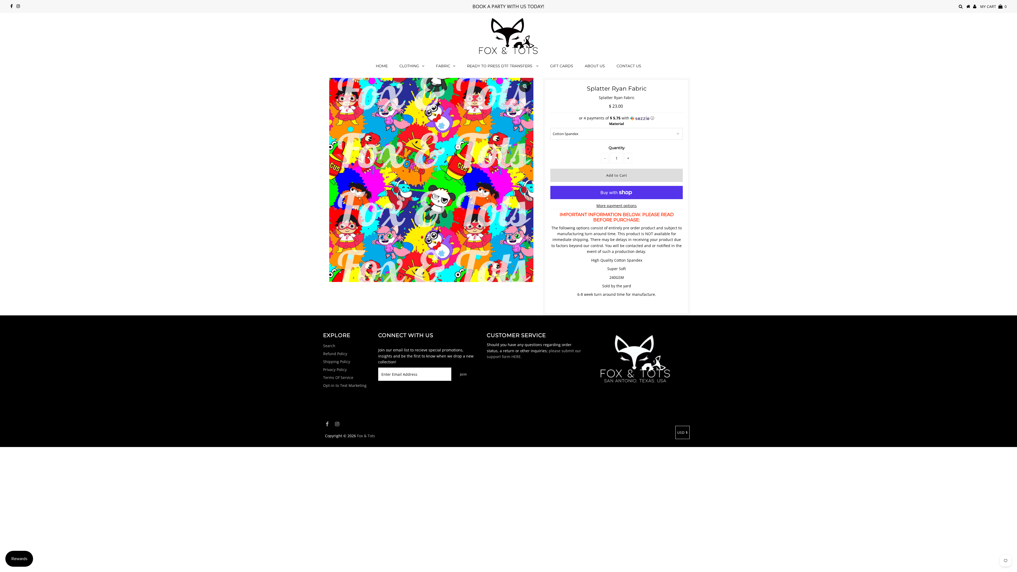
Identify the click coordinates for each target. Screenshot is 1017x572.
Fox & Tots (366, 435)
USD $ (682, 432)
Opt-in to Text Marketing (345, 385)
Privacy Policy (335, 369)
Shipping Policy (336, 361)
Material (616, 123)
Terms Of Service (338, 377)
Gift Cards (561, 66)
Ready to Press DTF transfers (500, 66)
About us (595, 66)
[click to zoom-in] (525, 86)
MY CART (993, 6)
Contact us (629, 66)
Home (382, 66)
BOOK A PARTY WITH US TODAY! (508, 6)
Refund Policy (335, 353)
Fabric (443, 66)
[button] (616, 118)
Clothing (409, 66)
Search (329, 345)
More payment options (616, 205)
